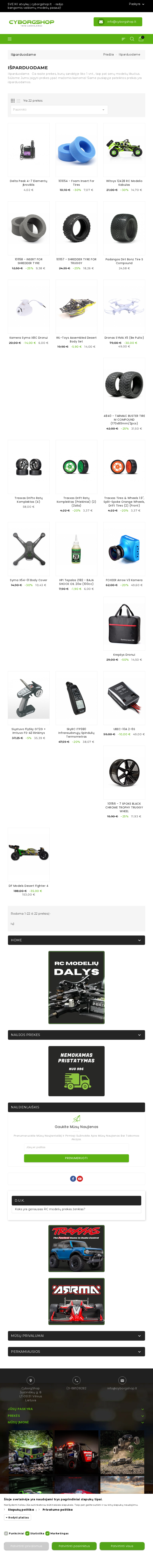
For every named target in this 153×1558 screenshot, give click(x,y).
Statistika (37, 1533)
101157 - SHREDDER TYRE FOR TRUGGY (76, 261)
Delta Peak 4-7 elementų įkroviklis (28, 183)
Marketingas (59, 1533)
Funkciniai (16, 1533)
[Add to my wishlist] (32, 191)
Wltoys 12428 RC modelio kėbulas (124, 183)
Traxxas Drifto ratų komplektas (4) (29, 500)
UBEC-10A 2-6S (124, 729)
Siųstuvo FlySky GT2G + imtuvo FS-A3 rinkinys (29, 731)
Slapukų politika (21, 1510)
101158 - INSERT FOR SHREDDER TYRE (29, 261)
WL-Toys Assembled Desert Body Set (76, 339)
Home (16, 940)
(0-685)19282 (76, 1388)
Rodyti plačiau (18, 1517)
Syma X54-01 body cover (28, 580)
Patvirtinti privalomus (26, 1546)
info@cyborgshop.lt (122, 1388)
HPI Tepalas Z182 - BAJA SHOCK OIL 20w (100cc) (76, 582)
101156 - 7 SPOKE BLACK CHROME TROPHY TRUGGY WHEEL (124, 807)
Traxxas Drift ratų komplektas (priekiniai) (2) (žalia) (76, 502)
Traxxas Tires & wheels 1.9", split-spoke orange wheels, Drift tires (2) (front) (124, 502)
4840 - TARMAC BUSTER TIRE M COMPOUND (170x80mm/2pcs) (124, 419)
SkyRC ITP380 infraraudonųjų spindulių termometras (76, 733)
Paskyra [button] (137, 4)
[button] (124, 39)
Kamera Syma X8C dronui (29, 338)
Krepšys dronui (124, 655)
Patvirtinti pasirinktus (74, 1546)
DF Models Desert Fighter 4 (28, 886)
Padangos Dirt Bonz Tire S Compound (124, 261)
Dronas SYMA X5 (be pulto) (124, 338)
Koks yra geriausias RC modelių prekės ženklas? (50, 1209)
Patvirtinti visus (122, 1546)
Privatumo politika (58, 1510)
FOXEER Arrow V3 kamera (124, 580)
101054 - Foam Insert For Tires (76, 183)
